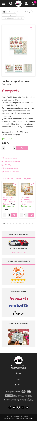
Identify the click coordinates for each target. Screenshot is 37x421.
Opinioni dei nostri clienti (12, 171)
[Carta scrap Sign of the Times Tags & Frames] (9, 189)
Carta (10, 12)
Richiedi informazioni (11, 158)
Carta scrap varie (9, 15)
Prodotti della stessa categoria (17, 178)
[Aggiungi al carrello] (22, 148)
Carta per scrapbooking (23, 12)
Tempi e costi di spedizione (12, 161)
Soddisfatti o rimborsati (11, 168)
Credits (31, 418)
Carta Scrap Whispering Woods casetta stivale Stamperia (27, 201)
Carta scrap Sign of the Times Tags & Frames (9, 200)
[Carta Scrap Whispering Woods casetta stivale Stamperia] (27, 189)
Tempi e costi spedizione (18, 252)
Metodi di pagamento (11, 165)
